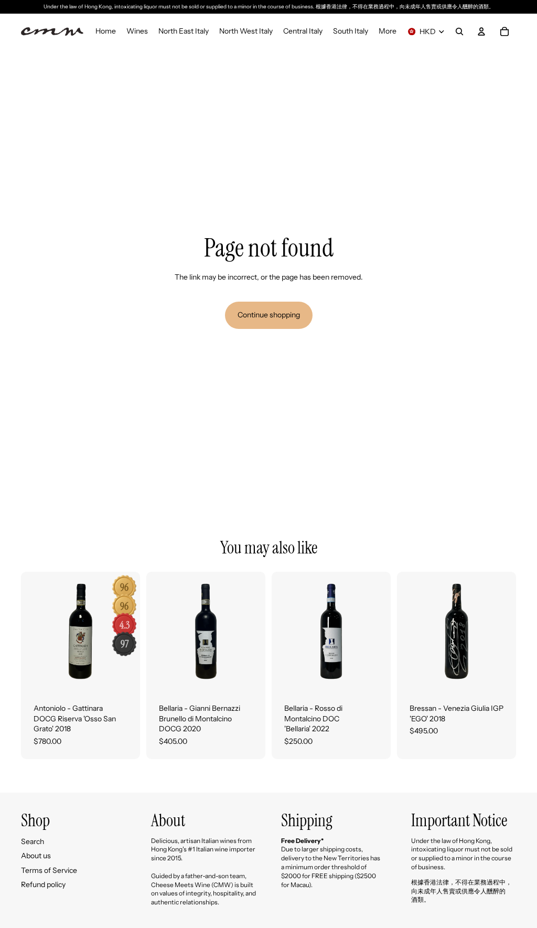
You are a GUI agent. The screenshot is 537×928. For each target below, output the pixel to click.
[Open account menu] (481, 31)
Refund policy (43, 884)
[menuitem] (387, 31)
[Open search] (459, 31)
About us (36, 855)
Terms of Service (49, 870)
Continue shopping (269, 314)
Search (32, 841)
